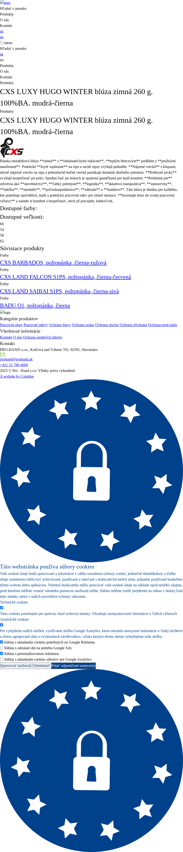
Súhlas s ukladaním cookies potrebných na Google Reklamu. (50, 642)
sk (1, 31)
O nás (4, 20)
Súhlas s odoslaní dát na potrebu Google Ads (37, 648)
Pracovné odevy (36, 325)
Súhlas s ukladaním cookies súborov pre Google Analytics (48, 659)
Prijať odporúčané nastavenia (73, 666)
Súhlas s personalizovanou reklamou (31, 654)
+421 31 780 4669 (14, 365)
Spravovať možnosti (15, 666)
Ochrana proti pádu (162, 325)
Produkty (7, 14)
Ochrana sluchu (107, 325)
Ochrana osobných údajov (42, 337)
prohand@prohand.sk (16, 359)
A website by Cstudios (17, 376)
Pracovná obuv (11, 325)
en (2, 37)
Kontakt (6, 26)
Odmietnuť (41, 666)
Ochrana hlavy (60, 325)
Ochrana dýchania (133, 325)
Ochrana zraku (83, 325)
